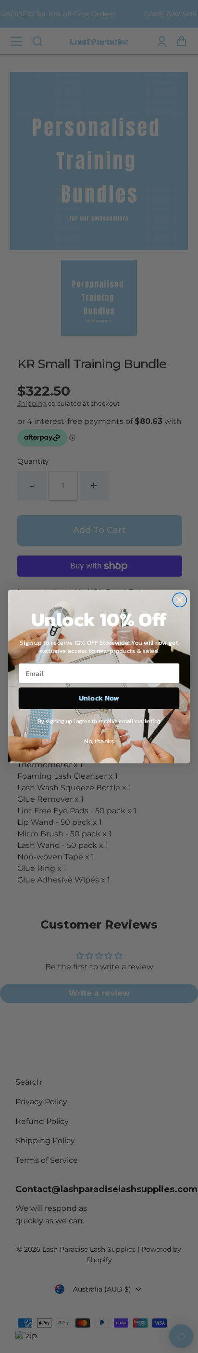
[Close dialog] (179, 600)
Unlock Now (99, 698)
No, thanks (99, 741)
